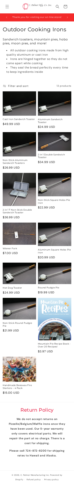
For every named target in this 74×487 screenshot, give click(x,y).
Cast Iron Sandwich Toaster (19, 119)
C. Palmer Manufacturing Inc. (35, 475)
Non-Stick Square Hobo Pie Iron (54, 201)
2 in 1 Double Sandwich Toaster (51, 156)
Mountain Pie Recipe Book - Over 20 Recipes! (54, 345)
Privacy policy (51, 479)
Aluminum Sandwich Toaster (50, 121)
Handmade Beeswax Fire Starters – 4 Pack (17, 386)
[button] (7, 7)
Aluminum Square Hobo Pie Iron (54, 251)
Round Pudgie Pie (48, 287)
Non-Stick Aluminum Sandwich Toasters (15, 161)
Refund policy (34, 479)
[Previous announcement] (7, 17)
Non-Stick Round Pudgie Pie (17, 324)
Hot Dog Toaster (12, 287)
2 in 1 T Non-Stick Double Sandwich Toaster (17, 211)
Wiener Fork (10, 248)
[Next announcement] (67, 17)
